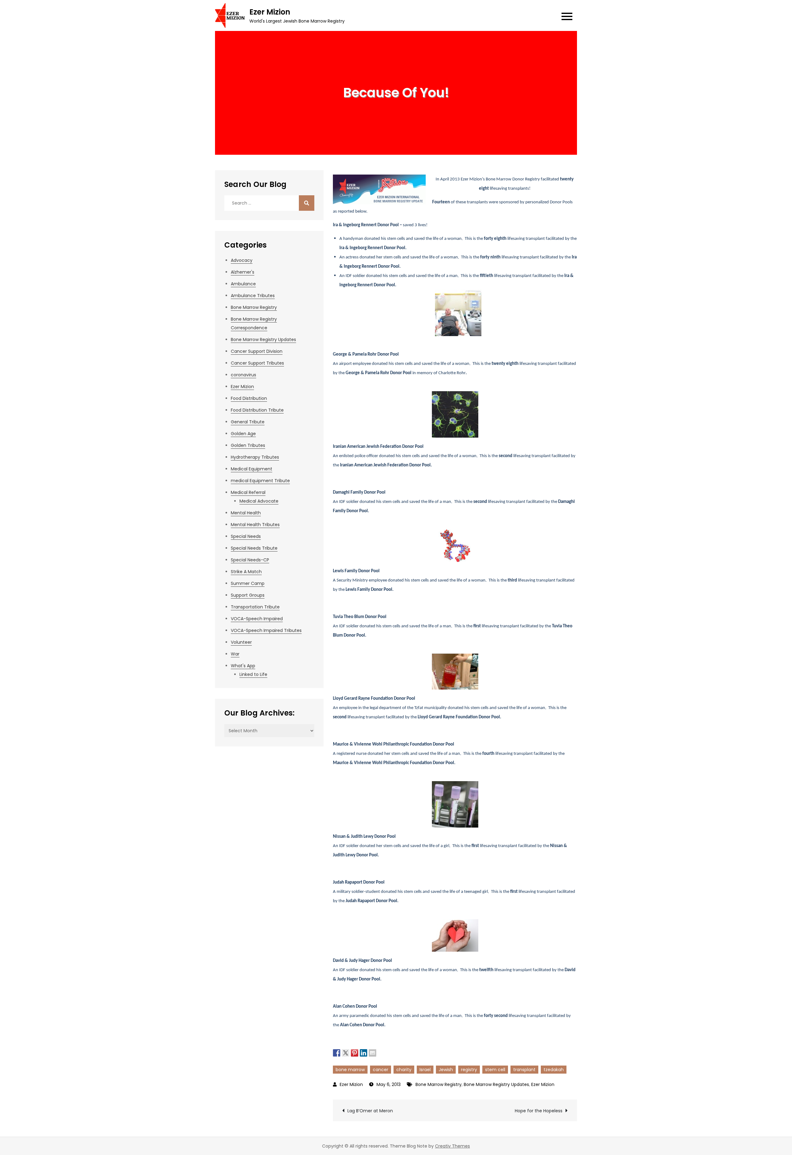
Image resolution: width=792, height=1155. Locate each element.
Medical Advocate (258, 501)
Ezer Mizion (269, 12)
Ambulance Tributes (253, 295)
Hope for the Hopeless (538, 1111)
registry (469, 1069)
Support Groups (248, 595)
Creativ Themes (452, 1146)
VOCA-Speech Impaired (257, 619)
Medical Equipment (251, 469)
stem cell (495, 1069)
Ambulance (243, 284)
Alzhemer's (242, 272)
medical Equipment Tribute (260, 481)
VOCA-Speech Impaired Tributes (266, 630)
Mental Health (246, 513)
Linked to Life (253, 674)
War (235, 654)
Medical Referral (248, 492)
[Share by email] (372, 1052)
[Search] (306, 203)
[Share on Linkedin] (363, 1052)
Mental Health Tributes (255, 524)
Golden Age (243, 433)
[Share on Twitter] (345, 1052)
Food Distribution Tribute (257, 410)
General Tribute (248, 422)
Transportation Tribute (255, 607)
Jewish (446, 1069)
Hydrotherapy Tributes (255, 457)
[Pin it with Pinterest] (354, 1052)
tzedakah (554, 1069)
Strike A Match (246, 572)
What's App (243, 666)
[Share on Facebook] (336, 1052)
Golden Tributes (248, 445)
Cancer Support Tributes (257, 363)
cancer (380, 1069)
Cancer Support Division (256, 351)
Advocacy (241, 260)
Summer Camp (248, 583)
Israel (425, 1069)
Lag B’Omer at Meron (370, 1111)
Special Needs (246, 536)
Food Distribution (249, 398)
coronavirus (243, 375)
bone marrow (350, 1069)
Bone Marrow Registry (438, 1084)
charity (403, 1069)
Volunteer (241, 642)
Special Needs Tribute (254, 548)
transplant (524, 1069)
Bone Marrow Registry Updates (496, 1084)
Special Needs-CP (250, 560)
